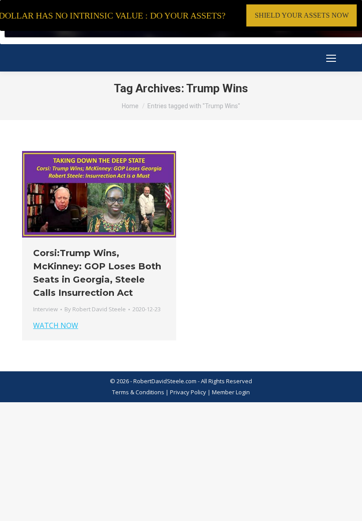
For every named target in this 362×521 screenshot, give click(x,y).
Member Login (231, 392)
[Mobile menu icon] (331, 58)
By (95, 309)
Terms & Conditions (138, 392)
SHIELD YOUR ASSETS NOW (302, 15)
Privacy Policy (188, 392)
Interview (45, 309)
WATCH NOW (55, 325)
